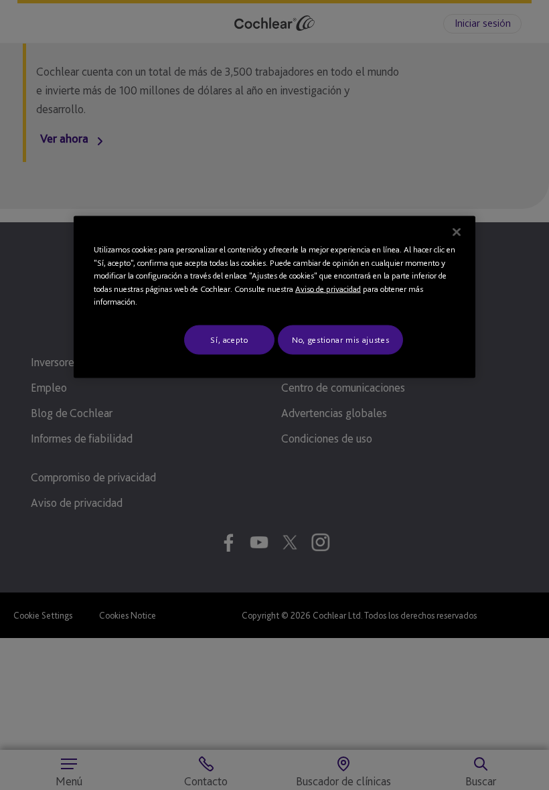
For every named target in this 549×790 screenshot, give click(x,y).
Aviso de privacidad (328, 288)
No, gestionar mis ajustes (340, 339)
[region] (274, 297)
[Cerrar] (456, 232)
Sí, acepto (229, 339)
